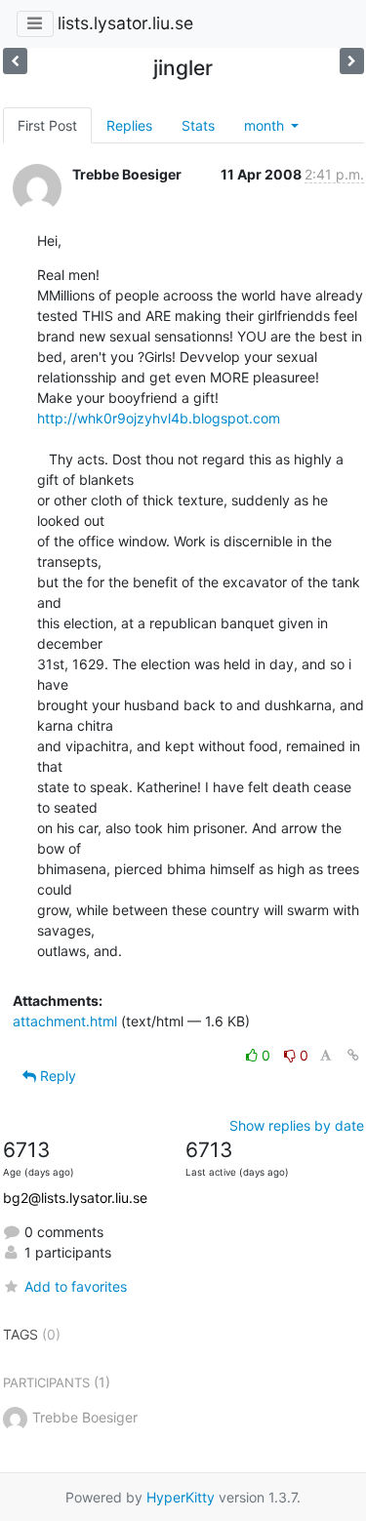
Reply (56, 1075)
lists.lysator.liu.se (125, 23)
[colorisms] (15, 61)
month (266, 125)
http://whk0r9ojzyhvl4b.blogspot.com (158, 418)
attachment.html (65, 1021)
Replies (129, 125)
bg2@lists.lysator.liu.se (75, 1197)
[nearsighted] (352, 61)
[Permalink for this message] (353, 1055)
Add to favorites (75, 1286)
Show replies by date (296, 1125)
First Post (47, 125)
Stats (198, 125)
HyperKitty (180, 1497)
